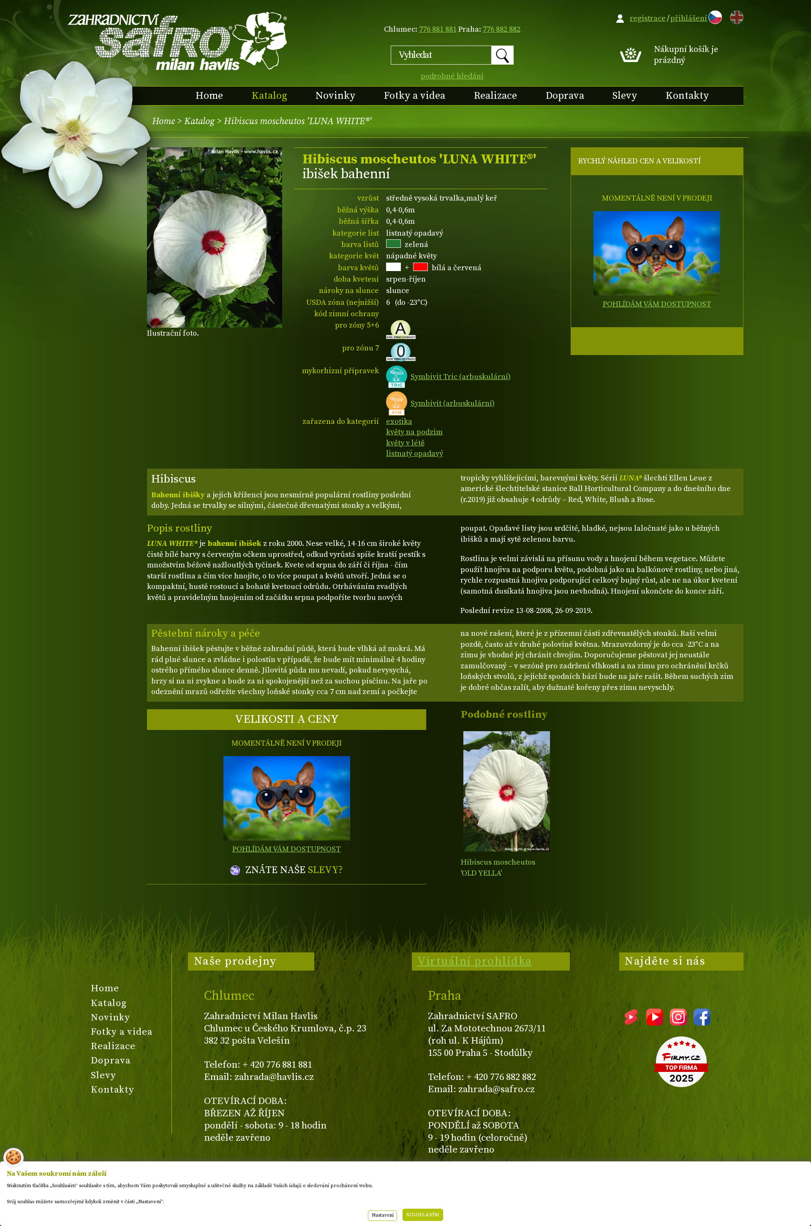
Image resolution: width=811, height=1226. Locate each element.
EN (735, 16)
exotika (399, 421)
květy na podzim (414, 432)
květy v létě (405, 443)
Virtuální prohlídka (474, 961)
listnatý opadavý (414, 453)
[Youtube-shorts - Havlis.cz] (631, 1022)
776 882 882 (501, 29)
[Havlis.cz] (178, 41)
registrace (648, 18)
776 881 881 (438, 29)
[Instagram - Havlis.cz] (678, 1022)
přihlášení (688, 18)
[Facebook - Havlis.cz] (702, 1022)
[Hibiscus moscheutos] (506, 791)
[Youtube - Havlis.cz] (655, 1022)
